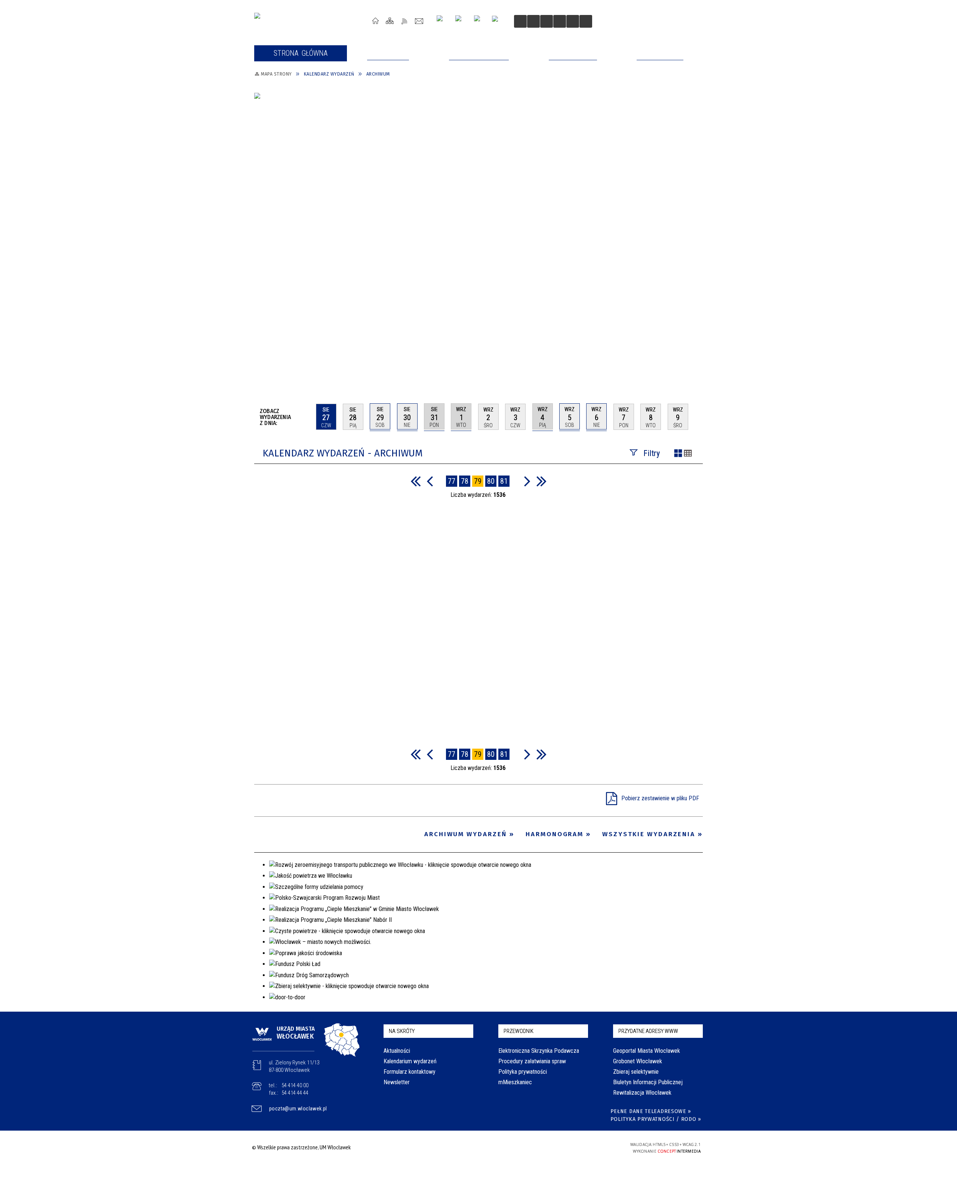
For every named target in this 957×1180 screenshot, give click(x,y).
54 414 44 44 (294, 1092)
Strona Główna (375, 20)
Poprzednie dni (307, 417)
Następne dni (699, 416)
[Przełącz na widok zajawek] (678, 454)
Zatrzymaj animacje (520, 21)
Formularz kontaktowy (410, 1071)
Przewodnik (518, 1031)
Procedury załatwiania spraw (532, 1061)
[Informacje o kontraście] (572, 21)
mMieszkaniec (515, 1082)
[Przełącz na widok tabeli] (688, 454)
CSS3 (571, 1147)
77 (451, 481)
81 (504, 481)
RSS (404, 20)
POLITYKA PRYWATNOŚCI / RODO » (655, 1119)
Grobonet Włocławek (637, 1061)
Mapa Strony (390, 20)
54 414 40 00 (294, 1085)
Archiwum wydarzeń (465, 834)
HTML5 (560, 1147)
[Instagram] (442, 21)
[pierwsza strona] (415, 481)
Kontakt (419, 20)
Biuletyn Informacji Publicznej (648, 1082)
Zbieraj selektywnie (636, 1071)
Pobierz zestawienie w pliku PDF (660, 798)
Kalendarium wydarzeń (410, 1061)
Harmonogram (555, 834)
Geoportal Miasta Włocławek (646, 1050)
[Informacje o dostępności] (533, 21)
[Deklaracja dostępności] (546, 21)
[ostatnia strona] (541, 481)
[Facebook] (480, 21)
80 (491, 481)
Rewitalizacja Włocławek (642, 1092)
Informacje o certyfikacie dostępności (476, 1148)
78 (464, 481)
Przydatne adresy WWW (648, 1031)
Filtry (651, 453)
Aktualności (397, 1050)
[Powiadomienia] (585, 21)
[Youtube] (461, 21)
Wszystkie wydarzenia (648, 834)
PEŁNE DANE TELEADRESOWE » (651, 1111)
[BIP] (497, 22)
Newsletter (397, 1082)
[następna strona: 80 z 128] (527, 481)
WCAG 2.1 (594, 1147)
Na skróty (402, 1031)
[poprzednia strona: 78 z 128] (430, 481)
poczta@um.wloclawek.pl (298, 1109)
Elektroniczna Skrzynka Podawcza (538, 1050)
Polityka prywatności (522, 1071)
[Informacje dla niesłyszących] (559, 21)
